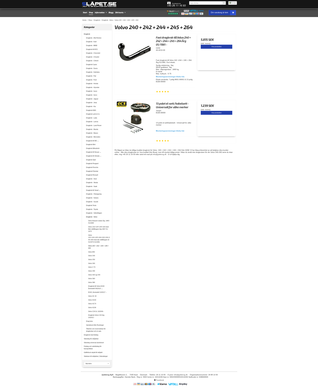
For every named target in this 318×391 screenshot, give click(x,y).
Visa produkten (216, 47)
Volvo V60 (91, 263)
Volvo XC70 (92, 304)
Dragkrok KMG (91, 110)
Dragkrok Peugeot (92, 163)
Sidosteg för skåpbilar (91, 339)
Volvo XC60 (92, 300)
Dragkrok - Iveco (91, 95)
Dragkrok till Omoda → (93, 156)
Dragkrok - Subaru (92, 198)
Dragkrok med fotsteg (91, 335)
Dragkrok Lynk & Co (93, 114)
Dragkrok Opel (91, 160)
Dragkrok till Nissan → (93, 152)
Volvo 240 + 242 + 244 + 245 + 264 (98, 247)
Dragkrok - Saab (91, 186)
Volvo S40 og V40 (94, 275)
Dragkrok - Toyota (92, 209)
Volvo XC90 (92, 307)
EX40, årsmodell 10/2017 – (97, 292)
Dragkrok (87, 34)
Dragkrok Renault (92, 175)
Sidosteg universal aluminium (94, 342)
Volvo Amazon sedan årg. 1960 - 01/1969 (99, 222)
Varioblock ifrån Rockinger (95, 325)
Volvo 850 (91, 252)
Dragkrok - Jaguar (92, 99)
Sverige (233, 3)
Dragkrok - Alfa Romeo (93, 38)
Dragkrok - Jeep (91, 102)
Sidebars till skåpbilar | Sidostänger (96, 356)
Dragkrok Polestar (92, 171)
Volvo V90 (91, 271)
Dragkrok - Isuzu (91, 91)
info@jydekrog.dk (159, 154)
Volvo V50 (91, 259)
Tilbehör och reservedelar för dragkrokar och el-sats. (96, 330)
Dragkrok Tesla (91, 205)
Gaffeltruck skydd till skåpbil (93, 352)
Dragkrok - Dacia (92, 68)
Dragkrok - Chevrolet (93, 53)
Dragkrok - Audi (91, 42)
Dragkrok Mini (91, 144)
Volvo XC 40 (92, 296)
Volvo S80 (91, 282)
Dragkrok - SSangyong (93, 194)
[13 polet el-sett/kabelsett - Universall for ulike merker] (134, 119)
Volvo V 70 (91, 267)
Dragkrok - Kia (91, 106)
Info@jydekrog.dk (181, 375)
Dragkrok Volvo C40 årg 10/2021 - (96, 316)
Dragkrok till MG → (92, 141)
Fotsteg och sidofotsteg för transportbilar (92, 347)
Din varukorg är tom (219, 12)
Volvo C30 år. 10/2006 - (96, 311)
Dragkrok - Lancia (92, 121)
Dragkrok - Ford (91, 80)
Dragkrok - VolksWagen (94, 213)
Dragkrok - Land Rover (93, 125)
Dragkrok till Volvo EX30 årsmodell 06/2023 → (96, 287)
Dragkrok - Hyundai (92, 87)
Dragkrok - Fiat (91, 76)
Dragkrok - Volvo (91, 217)
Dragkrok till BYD (92, 49)
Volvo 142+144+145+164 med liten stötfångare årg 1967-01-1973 (98, 229)
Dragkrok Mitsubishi (92, 148)
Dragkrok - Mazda (92, 129)
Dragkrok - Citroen (92, 61)
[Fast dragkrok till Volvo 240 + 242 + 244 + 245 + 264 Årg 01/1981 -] (134, 53)
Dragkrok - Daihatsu (93, 72)
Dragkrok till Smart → (93, 190)
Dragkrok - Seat (91, 179)
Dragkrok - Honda (92, 83)
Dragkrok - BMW (91, 45)
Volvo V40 (91, 256)
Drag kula (89, 321)
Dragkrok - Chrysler (92, 57)
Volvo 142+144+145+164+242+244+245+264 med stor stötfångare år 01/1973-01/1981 (99, 238)
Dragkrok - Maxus (92, 133)
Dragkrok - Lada (91, 118)
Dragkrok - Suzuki (92, 202)
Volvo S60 (91, 278)
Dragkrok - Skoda (92, 182)
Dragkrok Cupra (91, 64)
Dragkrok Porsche (92, 167)
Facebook (160, 380)
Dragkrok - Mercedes (93, 137)
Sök (224, 3)
